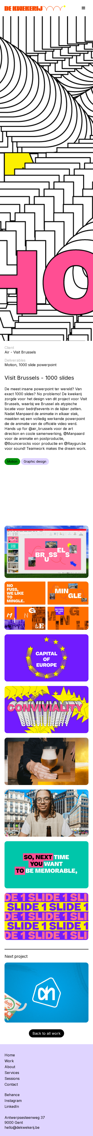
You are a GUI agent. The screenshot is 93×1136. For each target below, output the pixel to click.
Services (12, 1072)
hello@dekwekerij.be (22, 1127)
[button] (83, 8)
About (10, 1067)
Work (9, 1061)
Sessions (12, 1078)
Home (10, 1055)
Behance (12, 1095)
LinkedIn (12, 1106)
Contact (11, 1084)
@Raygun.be (75, 443)
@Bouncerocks (18, 443)
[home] (38, 8)
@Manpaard (73, 433)
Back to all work (46, 1033)
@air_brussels (41, 428)
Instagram (13, 1100)
